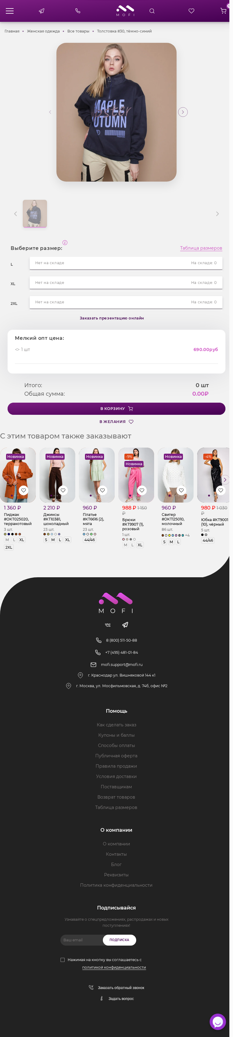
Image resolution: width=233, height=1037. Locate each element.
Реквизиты (116, 875)
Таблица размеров (201, 248)
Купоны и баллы (116, 735)
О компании (116, 844)
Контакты (116, 854)
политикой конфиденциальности (114, 967)
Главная (12, 31)
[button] (183, 112)
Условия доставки (116, 776)
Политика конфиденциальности (116, 885)
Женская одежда (43, 31)
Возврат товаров (116, 797)
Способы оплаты (116, 745)
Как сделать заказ (116, 725)
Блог (116, 864)
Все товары (78, 31)
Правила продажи (116, 766)
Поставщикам (116, 787)
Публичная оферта (116, 756)
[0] (223, 11)
